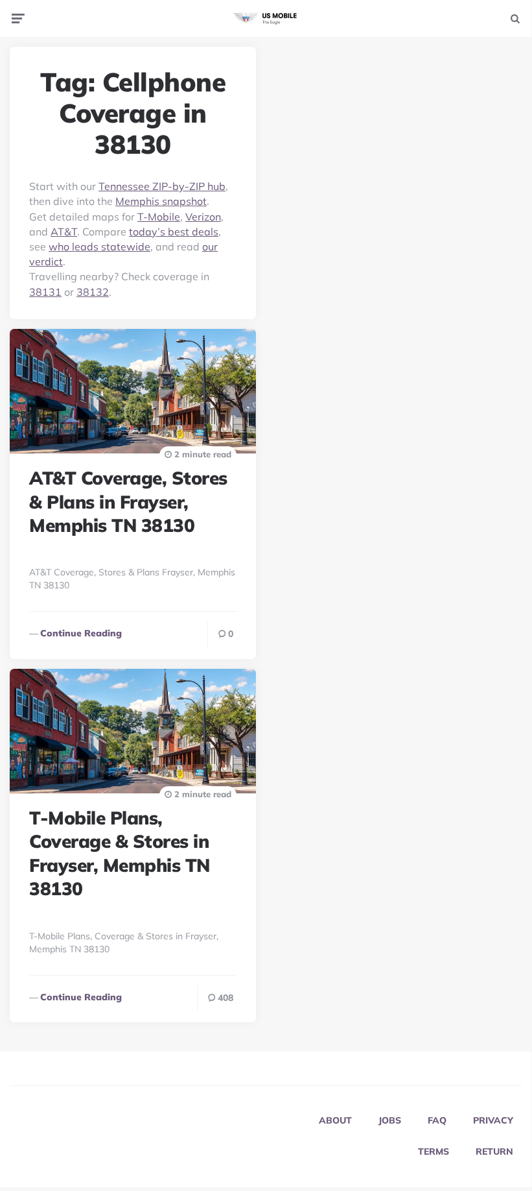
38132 (92, 291)
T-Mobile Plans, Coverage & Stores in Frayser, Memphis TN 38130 (119, 853)
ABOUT (335, 1120)
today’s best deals (173, 231)
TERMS (433, 1151)
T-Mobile (158, 216)
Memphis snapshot (161, 201)
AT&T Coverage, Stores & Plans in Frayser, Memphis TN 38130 (128, 501)
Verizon (203, 216)
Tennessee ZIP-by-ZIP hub (162, 186)
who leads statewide (99, 246)
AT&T (64, 231)
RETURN (494, 1151)
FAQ (437, 1120)
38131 (45, 291)
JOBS (389, 1120)
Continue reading (81, 633)
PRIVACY (493, 1120)
